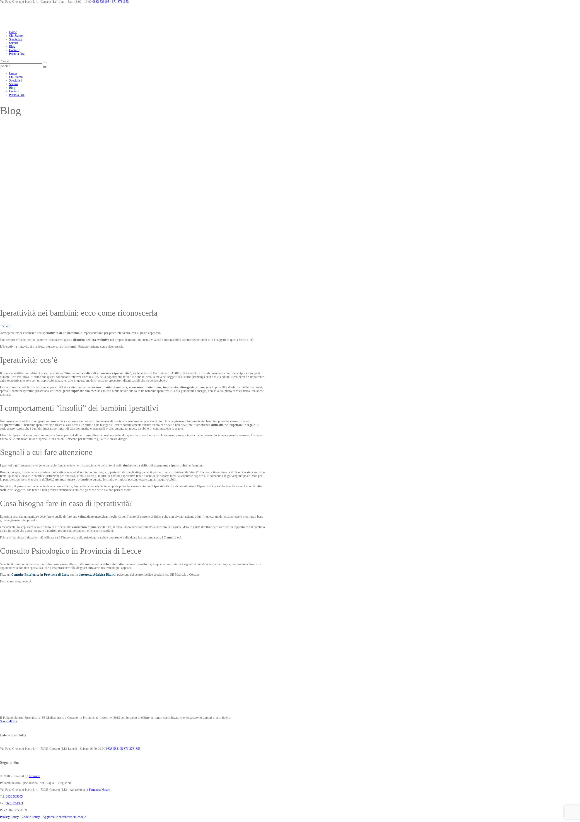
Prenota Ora (16, 53)
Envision (34, 776)
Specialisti (15, 39)
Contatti (14, 50)
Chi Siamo (16, 35)
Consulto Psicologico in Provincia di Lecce (40, 574)
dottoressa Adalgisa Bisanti (97, 574)
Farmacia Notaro (99, 789)
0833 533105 (100, 1)
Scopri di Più (8, 721)
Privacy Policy (9, 817)
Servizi (13, 43)
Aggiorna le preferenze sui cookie (64, 817)
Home (13, 32)
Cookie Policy (31, 817)
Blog (12, 46)
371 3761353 (120, 1)
